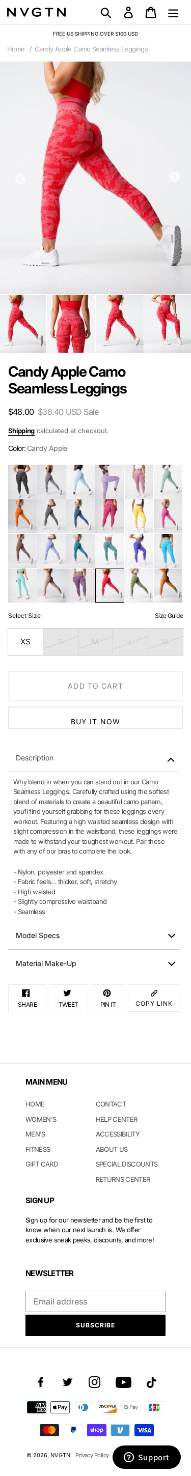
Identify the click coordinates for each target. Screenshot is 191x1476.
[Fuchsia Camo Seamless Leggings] (109, 516)
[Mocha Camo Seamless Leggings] (22, 551)
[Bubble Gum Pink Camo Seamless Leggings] (168, 516)
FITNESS (37, 1149)
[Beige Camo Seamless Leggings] (51, 586)
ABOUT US (112, 1149)
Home (15, 49)
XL (165, 641)
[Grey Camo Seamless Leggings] (51, 482)
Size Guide (169, 615)
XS (25, 641)
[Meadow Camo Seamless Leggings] (139, 586)
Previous (20, 179)
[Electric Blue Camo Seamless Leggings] (139, 551)
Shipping (21, 431)
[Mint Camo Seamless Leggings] (22, 586)
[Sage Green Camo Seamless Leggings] (168, 482)
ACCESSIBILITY (118, 1134)
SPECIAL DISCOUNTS (127, 1164)
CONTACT (111, 1104)
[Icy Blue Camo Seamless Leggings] (80, 482)
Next (175, 177)
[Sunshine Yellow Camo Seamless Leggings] (139, 516)
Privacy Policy (91, 1455)
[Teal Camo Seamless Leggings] (80, 551)
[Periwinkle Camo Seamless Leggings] (51, 551)
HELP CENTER (117, 1119)
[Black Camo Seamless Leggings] (22, 482)
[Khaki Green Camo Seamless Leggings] (51, 516)
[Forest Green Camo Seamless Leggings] (109, 551)
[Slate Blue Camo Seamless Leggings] (80, 516)
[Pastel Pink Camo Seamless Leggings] (139, 482)
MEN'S (35, 1134)
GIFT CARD (41, 1164)
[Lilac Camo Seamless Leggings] (109, 482)
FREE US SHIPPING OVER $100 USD (95, 34)
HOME (34, 1104)
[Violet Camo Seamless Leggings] (80, 586)
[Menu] (173, 12)
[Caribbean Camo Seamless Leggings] (168, 551)
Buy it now (95, 721)
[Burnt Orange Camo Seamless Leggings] (22, 516)
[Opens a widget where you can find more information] (146, 1458)
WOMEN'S (40, 1119)
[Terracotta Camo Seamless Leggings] (168, 586)
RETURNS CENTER (123, 1179)
